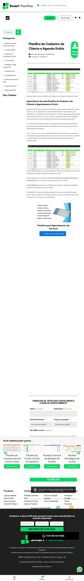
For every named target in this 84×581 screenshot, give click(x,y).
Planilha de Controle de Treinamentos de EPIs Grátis (72, 460)
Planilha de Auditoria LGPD (13, 136)
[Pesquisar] (18, 32)
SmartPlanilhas (33, 185)
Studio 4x (48, 566)
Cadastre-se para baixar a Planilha (53, 477)
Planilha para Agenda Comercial (52, 458)
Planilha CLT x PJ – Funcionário (20, 131)
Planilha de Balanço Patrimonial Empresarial (12, 460)
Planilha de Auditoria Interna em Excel (20, 233)
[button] (7, 18)
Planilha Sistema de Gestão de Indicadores (5, 351)
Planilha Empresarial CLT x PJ (5, 233)
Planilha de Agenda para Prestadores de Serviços (32, 460)
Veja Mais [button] (8, 184)
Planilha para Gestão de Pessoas (13, 233)
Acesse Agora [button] (12, 469)
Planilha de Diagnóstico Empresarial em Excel (13, 351)
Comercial (43, 57)
